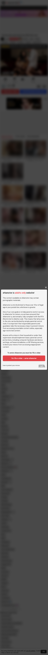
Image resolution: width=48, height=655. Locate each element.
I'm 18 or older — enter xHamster (24, 358)
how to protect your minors (11, 365)
